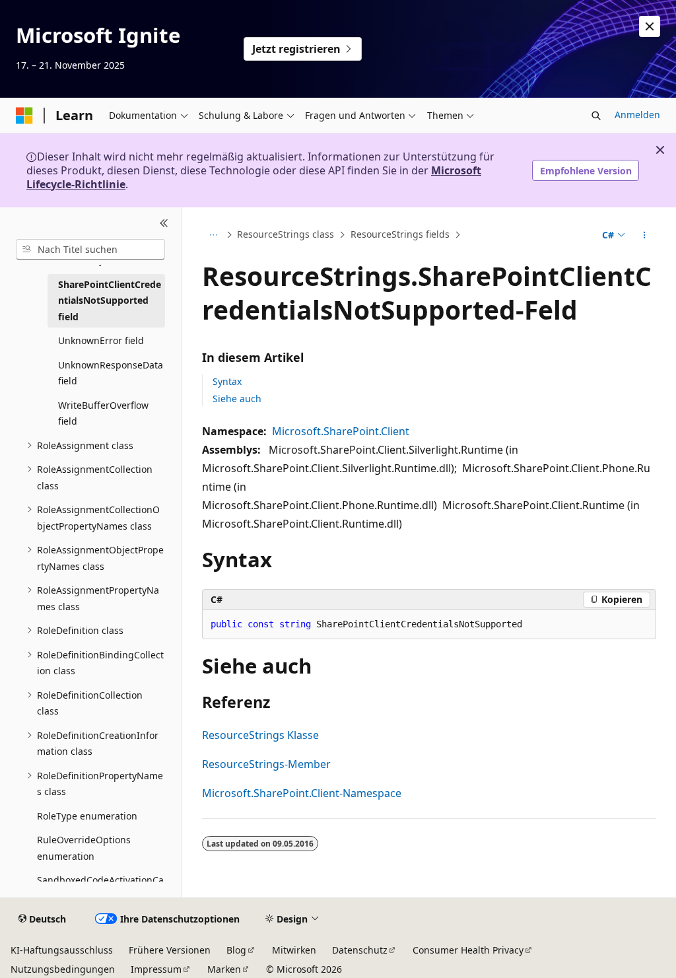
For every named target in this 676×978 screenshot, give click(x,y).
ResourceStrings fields (400, 234)
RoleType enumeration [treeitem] (87, 816)
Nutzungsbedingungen (63, 969)
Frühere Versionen (170, 950)
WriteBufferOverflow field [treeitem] (103, 413)
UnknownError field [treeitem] (101, 340)
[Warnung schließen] (649, 26)
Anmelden (637, 114)
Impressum (156, 969)
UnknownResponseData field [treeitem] (110, 373)
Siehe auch (237, 398)
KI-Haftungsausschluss (62, 950)
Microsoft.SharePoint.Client (340, 431)
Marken (224, 969)
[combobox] (90, 249)
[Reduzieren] (164, 223)
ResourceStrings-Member (266, 764)
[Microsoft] (24, 115)
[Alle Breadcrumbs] (213, 235)
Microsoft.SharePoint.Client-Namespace (301, 793)
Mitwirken (294, 950)
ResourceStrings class (285, 234)
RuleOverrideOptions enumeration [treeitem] (84, 847)
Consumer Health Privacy (468, 950)
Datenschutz (360, 950)
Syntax (227, 381)
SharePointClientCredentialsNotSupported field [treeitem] (109, 300)
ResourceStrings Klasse (260, 735)
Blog (236, 950)
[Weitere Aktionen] (644, 235)
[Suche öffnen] (596, 115)
